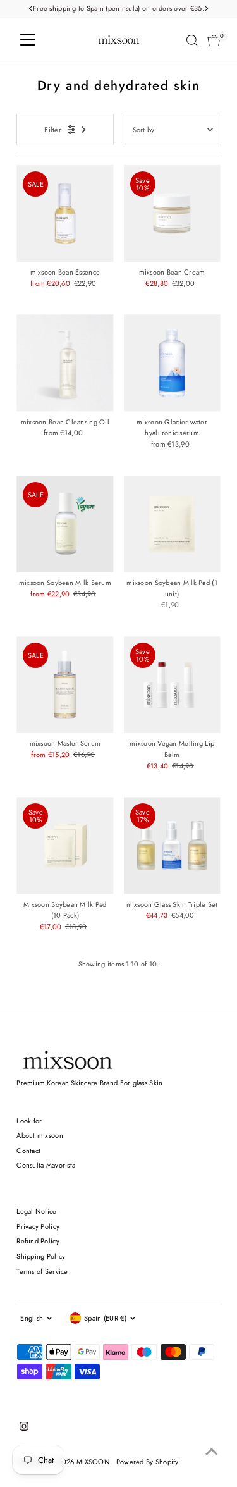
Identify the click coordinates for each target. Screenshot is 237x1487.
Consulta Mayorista (45, 1165)
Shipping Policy (40, 1256)
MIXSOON (93, 1462)
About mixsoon (39, 1135)
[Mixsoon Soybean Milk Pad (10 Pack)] (64, 845)
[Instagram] (24, 1428)
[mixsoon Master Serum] (64, 684)
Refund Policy (37, 1241)
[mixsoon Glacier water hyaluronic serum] (172, 362)
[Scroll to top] (211, 1452)
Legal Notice (36, 1211)
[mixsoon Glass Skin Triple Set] (172, 845)
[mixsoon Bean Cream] (172, 213)
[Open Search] (192, 40)
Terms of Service (42, 1271)
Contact (28, 1150)
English (31, 1318)
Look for (29, 1121)
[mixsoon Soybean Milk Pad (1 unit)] (172, 524)
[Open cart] (214, 40)
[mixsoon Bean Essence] (64, 213)
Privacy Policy (37, 1226)
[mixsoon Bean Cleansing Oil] (64, 362)
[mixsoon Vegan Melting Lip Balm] (172, 684)
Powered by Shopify (147, 1462)
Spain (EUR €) (105, 1318)
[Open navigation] (27, 40)
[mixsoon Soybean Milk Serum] (64, 524)
